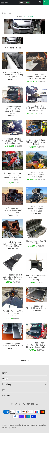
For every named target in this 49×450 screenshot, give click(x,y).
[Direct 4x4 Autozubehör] (24, 2)
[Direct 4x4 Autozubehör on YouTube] (32, 404)
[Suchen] (40, 2)
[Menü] (1, 2)
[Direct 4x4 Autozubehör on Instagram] (16, 404)
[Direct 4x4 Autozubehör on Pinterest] (24, 404)
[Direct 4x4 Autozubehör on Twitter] (28, 404)
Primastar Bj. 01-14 (12, 43)
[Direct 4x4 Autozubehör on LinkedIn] (20, 404)
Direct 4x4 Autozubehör (15, 425)
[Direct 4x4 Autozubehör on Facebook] (12, 404)
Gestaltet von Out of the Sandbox (35, 425)
